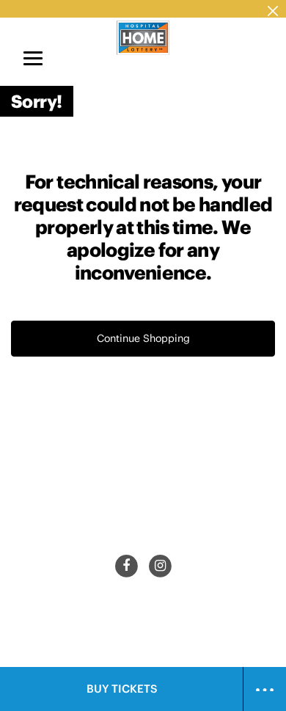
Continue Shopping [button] (143, 338)
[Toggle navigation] (33, 58)
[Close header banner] (273, 9)
